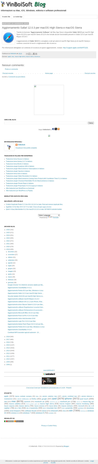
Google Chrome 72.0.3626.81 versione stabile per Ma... (26, 285)
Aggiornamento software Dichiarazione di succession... (25, 310)
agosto (10, 263)
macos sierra (30, 56)
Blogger (66, 446)
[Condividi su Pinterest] (36, 54)
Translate (55, 217)
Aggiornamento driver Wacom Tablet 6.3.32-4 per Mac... (26, 304)
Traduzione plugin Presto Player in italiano (20, 183)
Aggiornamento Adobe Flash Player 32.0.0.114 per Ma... (26, 324)
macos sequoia (9, 406)
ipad (54, 398)
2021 (8, 244)
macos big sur (88, 401)
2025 (8, 232)
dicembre (11, 252)
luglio (10, 266)
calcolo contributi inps (69, 396)
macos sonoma (39, 406)
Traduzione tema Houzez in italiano (17, 159)
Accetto (53, 463)
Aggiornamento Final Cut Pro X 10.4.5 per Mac (23, 315)
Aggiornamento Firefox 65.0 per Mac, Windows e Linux (25, 290)
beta (37, 396)
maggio (10, 271)
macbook (27, 401)
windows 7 (27, 413)
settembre (11, 260)
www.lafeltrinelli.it (49, 370)
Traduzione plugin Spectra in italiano (18, 171)
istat (5, 401)
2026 (8, 230)
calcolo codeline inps (49, 396)
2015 (8, 345)
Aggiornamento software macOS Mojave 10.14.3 (23, 299)
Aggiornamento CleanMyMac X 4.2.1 (20, 288)
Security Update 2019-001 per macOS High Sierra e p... (26, 296)
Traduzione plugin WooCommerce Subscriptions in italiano (25, 169)
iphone (68, 398)
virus (64, 411)
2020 (8, 246)
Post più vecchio (90, 73)
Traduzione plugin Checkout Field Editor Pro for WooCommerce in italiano (30, 181)
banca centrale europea (23, 396)
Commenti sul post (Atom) (16, 77)
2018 (8, 336)
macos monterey (82, 404)
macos (78, 401)
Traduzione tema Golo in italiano (16, 173)
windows (83, 411)
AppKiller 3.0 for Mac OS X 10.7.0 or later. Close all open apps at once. (29, 207)
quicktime (80, 408)
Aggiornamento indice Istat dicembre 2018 (21, 318)
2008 (8, 364)
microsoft (81, 406)
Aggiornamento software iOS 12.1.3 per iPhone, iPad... (25, 301)
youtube (51, 413)
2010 (8, 359)
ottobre (10, 257)
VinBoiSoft (21, 145)
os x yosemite (67, 408)
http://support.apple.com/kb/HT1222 (75, 48)
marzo (10, 277)
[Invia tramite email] (27, 54)
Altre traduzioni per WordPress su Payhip (19, 191)
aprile (10, 274)
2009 (8, 362)
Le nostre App (17, 17)
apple (9, 56)
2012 (8, 353)
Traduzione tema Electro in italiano (17, 164)
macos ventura (67, 406)
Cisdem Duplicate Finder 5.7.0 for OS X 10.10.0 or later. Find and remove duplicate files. (34, 204)
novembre (11, 254)
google (44, 399)
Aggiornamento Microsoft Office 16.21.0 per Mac (23, 313)
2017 (8, 339)
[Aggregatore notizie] (19, 422)
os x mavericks (32, 408)
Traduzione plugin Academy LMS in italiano (20, 166)
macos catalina (15, 404)
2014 (8, 348)
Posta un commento (11, 69)
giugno (10, 268)
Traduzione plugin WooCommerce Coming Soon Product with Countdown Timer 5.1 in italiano (36, 178)
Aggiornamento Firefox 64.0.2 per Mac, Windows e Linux (26, 327)
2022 (8, 241)
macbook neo (53, 401)
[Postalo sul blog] (29, 54)
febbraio (11, 280)
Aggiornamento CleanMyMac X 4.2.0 (20, 329)
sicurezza (37, 56)
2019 (8, 249)
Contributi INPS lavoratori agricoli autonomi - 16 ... (24, 332)
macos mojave (65, 404)
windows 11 (15, 413)
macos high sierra (20, 56)
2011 (8, 356)
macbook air (39, 401)
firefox (34, 399)
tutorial (44, 411)
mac (13, 56)
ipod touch (84, 399)
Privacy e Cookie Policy (49, 425)
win (71, 410)
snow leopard (15, 411)
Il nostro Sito (6, 17)
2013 (8, 350)
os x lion (18, 408)
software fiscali (30, 411)
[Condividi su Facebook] (34, 54)
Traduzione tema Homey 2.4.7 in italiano (19, 161)
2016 (8, 342)
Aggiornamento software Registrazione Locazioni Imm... (26, 307)
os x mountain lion (50, 408)
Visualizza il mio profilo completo (26, 148)
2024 (8, 235)
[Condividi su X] (31, 54)
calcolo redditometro (23, 399)
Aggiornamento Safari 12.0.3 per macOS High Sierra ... (25, 293)
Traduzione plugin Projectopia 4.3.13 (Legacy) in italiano (24, 186)
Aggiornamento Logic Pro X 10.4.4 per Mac (22, 321)
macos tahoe (53, 406)
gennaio (11, 282)
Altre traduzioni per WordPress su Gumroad (20, 188)
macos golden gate (31, 404)
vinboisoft (54, 411)
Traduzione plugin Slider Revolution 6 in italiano (21, 176)
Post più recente (8, 73)
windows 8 (40, 413)
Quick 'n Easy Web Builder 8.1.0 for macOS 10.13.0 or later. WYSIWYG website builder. (34, 209)
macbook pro (65, 401)
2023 (8, 238)
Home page (49, 73)
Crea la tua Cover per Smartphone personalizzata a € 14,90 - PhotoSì (48, 388)
